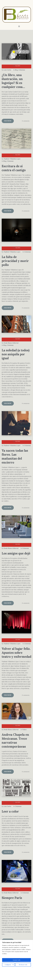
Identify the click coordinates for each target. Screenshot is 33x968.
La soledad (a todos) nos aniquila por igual (15, 354)
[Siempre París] (16, 871)
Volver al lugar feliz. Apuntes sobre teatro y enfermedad (16, 653)
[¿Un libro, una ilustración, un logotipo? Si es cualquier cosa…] (16, 51)
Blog (16, 70)
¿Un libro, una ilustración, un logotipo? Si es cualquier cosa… (13, 81)
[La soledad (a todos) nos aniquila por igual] (16, 324)
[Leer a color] (16, 788)
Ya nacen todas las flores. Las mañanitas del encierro (15, 456)
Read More (7, 121)
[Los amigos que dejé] (16, 527)
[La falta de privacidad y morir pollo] (16, 230)
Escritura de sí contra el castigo (14, 168)
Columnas (21, 70)
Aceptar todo (16, 960)
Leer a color (10, 811)
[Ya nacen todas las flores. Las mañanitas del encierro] (16, 423)
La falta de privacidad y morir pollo (15, 261)
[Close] (31, 941)
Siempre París (12, 898)
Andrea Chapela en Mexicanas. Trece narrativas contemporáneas (15, 740)
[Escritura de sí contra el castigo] (16, 138)
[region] (16, 954)
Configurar (8, 964)
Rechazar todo (23, 964)
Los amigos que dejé (16, 553)
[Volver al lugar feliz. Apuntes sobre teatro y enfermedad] (16, 622)
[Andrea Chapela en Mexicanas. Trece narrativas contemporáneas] (16, 711)
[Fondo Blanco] (16, 14)
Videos (24, 730)
